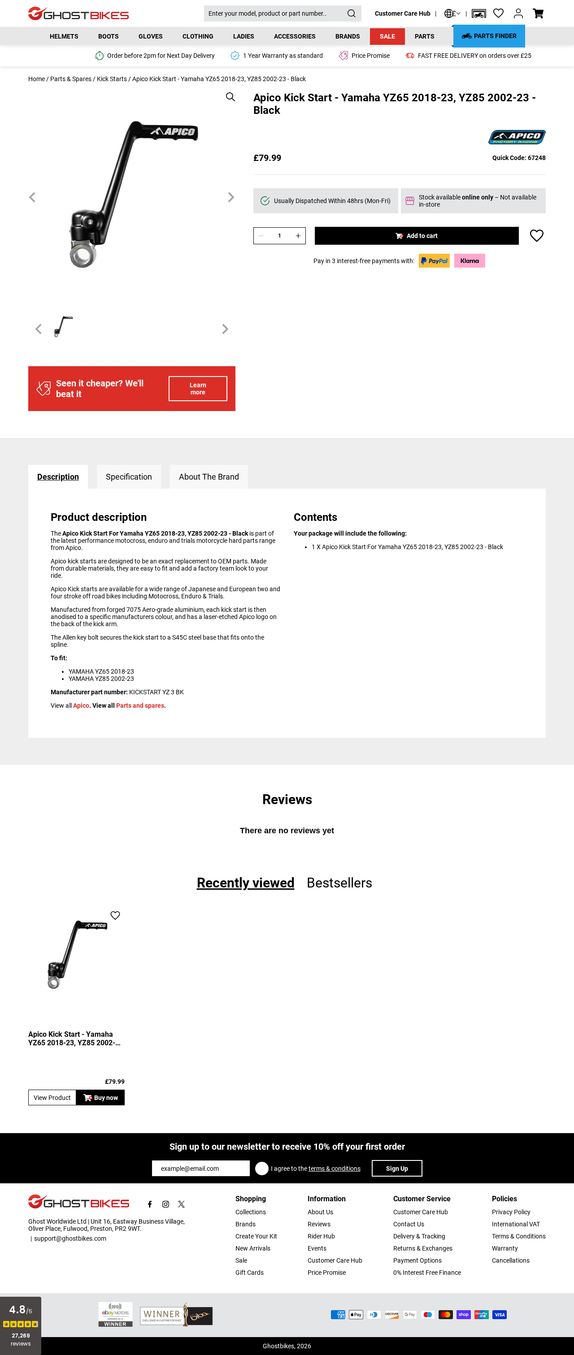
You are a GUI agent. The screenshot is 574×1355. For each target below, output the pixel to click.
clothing (198, 36)
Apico (81, 705)
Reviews (319, 1224)
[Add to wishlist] (537, 236)
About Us (320, 1212)
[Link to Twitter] (181, 1204)
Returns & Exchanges (422, 1248)
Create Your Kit (256, 1236)
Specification (129, 476)
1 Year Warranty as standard (283, 55)
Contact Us (408, 1224)
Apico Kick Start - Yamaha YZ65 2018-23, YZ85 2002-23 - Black (75, 1038)
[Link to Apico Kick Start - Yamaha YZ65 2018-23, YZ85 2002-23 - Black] (76, 955)
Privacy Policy (511, 1212)
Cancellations (511, 1260)
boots (108, 36)
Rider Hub (321, 1236)
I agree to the (316, 1168)
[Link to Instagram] (165, 1204)
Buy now (106, 1097)
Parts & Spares (70, 78)
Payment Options (417, 1260)
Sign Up (397, 1168)
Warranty (505, 1248)
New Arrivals (252, 1248)
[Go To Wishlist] (498, 13)
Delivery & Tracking (419, 1236)
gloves (151, 36)
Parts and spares (140, 705)
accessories (295, 36)
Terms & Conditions (519, 1236)
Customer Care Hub (402, 13)
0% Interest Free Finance (427, 1272)
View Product (52, 1097)
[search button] (351, 13)
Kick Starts (112, 78)
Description (58, 476)
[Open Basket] (538, 13)
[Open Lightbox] (227, 92)
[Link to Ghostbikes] (116, 14)
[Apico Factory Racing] (517, 138)
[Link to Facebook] (150, 1204)
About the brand (209, 476)
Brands (245, 1224)
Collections (250, 1212)
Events (317, 1248)
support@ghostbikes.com (70, 1238)
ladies (243, 36)
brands (347, 36)
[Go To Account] (518, 13)
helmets (64, 36)
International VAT (516, 1224)
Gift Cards (249, 1272)
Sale (387, 36)
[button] (479, 13)
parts (425, 36)
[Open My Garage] (479, 13)
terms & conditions (335, 1168)
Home (36, 78)
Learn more (198, 388)
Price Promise (327, 1272)
